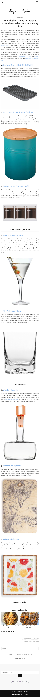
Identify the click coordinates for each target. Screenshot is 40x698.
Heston (36, 56)
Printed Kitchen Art (11, 539)
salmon (28, 194)
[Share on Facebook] (6, 632)
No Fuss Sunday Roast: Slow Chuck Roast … (29, 626)
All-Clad (28, 56)
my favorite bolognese (12, 399)
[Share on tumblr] (14, 632)
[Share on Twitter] (9, 632)
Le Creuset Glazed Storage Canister (18, 112)
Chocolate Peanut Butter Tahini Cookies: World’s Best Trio (30, 639)
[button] (37, 2)
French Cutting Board (12, 465)
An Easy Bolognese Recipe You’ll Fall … (10, 626)
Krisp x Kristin (20, 10)
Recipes (20, 17)
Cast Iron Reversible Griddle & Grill (17, 65)
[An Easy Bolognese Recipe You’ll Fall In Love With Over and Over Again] (10, 618)
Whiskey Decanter (10, 390)
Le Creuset (21, 56)
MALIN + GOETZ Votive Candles (16, 186)
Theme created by (20, 694)
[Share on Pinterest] (11, 632)
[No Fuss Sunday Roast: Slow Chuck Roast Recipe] (29, 618)
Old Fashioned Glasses (12, 311)
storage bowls (5, 45)
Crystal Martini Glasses (13, 235)
